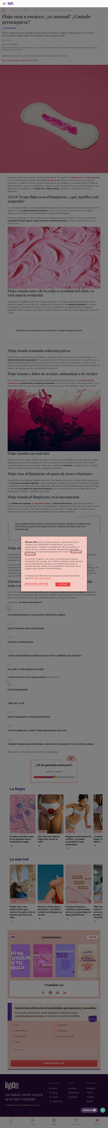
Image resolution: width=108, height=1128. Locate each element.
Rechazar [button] (43, 584)
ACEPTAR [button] (63, 584)
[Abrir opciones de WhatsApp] (102, 1110)
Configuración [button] (31, 584)
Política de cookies (41, 578)
